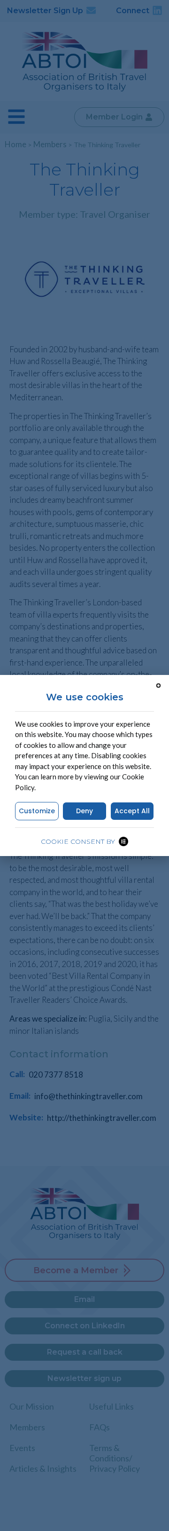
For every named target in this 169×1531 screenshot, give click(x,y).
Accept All (132, 811)
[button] (158, 685)
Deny (84, 811)
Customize (37, 811)
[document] (84, 765)
